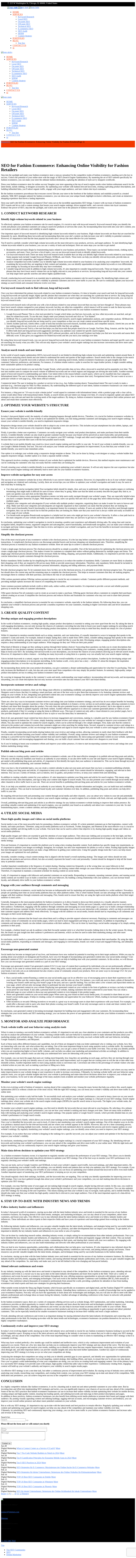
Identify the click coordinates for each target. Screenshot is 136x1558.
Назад (3, 1494)
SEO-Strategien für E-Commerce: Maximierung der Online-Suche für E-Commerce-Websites (55, 1467)
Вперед (25, 1494)
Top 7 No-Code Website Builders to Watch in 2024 (37, 1453)
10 (15, 1494)
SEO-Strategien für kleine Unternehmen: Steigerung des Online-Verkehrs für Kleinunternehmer (56, 1472)
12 (21, 1494)
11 (18, 1494)
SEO (8, 1552)
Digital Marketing (13, 1554)
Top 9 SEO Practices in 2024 (28, 1463)
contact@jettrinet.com (10, 1512)
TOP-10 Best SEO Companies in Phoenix (34, 1486)
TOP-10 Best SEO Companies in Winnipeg (34, 1482)
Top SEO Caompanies (15, 1550)
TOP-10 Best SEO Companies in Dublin (33, 1477)
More (58, 1448)
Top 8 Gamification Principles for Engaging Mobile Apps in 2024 (43, 1458)
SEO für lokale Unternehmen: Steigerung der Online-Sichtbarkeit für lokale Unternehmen (54, 1491)
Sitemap (4, 1518)
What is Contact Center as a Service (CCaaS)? (35, 1448)
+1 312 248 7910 (8, 1541)
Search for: (5, 1417)
